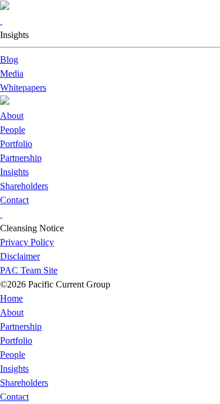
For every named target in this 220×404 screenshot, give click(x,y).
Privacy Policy (27, 242)
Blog (9, 59)
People (12, 130)
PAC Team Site (28, 270)
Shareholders (24, 186)
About (11, 116)
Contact (14, 200)
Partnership (21, 158)
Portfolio (16, 144)
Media (11, 73)
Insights (14, 172)
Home (11, 298)
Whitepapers (23, 88)
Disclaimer (20, 256)
